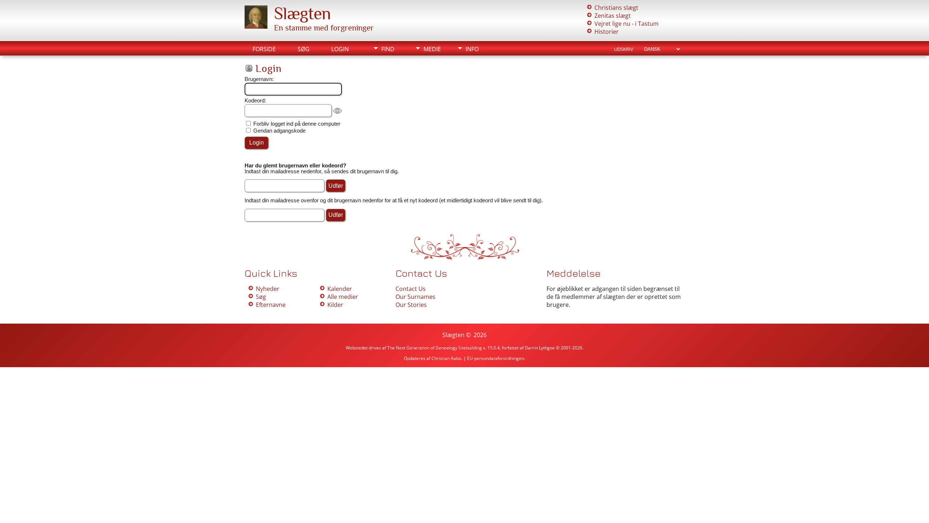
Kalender (339, 289)
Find (387, 49)
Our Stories (411, 305)
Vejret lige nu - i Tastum (626, 24)
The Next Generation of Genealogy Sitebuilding (434, 348)
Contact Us (411, 289)
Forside (264, 49)
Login (340, 49)
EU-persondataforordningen (495, 358)
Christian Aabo (446, 358)
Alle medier (342, 297)
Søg (304, 49)
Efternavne (271, 305)
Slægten (302, 13)
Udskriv (623, 49)
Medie (432, 49)
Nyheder (267, 289)
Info (472, 49)
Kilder (335, 305)
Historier (606, 32)
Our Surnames (415, 297)
